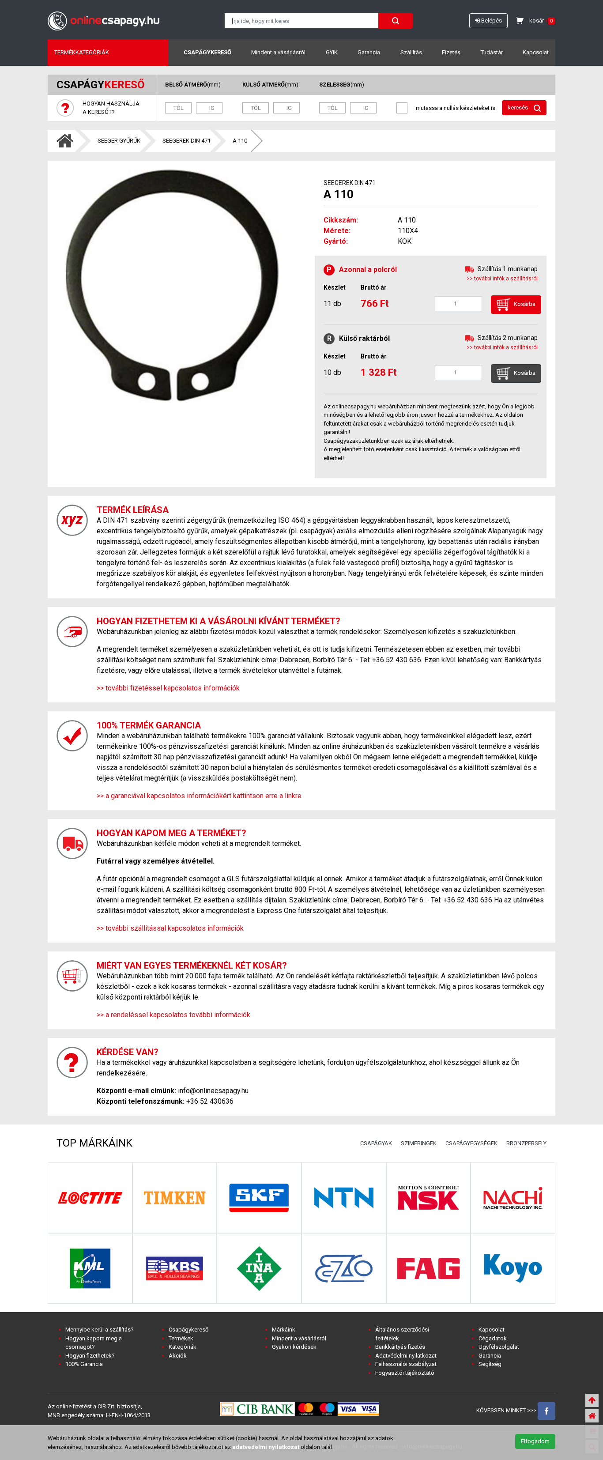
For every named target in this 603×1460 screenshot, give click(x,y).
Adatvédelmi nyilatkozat (406, 1355)
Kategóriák (182, 1346)
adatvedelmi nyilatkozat (265, 1447)
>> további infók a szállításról (502, 278)
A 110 (240, 140)
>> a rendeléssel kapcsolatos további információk (173, 1015)
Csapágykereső (207, 52)
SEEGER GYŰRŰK (119, 140)
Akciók (178, 1355)
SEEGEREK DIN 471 (186, 140)
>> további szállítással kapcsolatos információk (170, 928)
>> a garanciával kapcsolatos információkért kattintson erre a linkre (199, 796)
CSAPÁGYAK (376, 1143)
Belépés (491, 20)
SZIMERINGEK (419, 1143)
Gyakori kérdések (294, 1346)
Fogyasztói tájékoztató (404, 1372)
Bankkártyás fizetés (400, 1346)
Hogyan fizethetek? (90, 1355)
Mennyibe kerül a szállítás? (99, 1329)
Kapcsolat (536, 52)
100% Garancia (84, 1364)
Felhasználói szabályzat (406, 1364)
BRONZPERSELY (526, 1143)
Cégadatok (493, 1338)
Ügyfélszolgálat (499, 1346)
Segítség (490, 1364)
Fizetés (451, 52)
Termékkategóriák (81, 52)
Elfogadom (535, 1441)
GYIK (332, 52)
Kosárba (524, 304)
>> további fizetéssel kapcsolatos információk (168, 688)
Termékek (181, 1338)
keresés (518, 107)
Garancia (369, 52)
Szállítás (411, 52)
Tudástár (492, 52)
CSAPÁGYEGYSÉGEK (471, 1143)
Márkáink (283, 1329)
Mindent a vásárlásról (278, 52)
